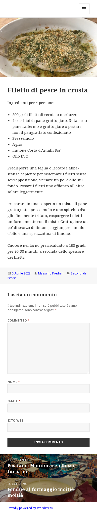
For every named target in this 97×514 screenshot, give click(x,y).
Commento (18, 320)
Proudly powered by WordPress (30, 508)
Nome (13, 382)
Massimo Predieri (50, 273)
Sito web (15, 420)
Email (13, 401)
